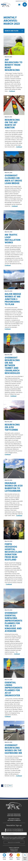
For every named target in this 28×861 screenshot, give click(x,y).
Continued (12, 91)
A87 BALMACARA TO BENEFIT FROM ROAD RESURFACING (13, 65)
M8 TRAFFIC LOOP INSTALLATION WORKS (12, 239)
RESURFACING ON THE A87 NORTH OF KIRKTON (12, 124)
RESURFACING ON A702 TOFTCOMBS (12, 427)
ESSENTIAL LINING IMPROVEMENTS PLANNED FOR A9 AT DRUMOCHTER (13, 689)
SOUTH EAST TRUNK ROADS (14, 814)
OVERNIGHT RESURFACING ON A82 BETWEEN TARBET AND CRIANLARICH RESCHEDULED (12, 365)
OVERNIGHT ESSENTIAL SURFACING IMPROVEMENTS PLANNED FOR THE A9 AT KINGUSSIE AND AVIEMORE (13, 622)
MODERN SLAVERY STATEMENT (14, 852)
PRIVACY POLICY (14, 849)
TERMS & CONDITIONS (14, 848)
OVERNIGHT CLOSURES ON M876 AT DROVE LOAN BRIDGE (13, 179)
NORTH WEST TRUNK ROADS (14, 816)
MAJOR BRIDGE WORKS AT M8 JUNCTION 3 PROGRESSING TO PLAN (13, 299)
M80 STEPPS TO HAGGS (14, 819)
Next (10, 786)
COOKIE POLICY (14, 851)
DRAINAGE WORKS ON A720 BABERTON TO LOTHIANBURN (14, 487)
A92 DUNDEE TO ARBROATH (14, 820)
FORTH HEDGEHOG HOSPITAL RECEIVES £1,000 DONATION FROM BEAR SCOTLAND (13, 552)
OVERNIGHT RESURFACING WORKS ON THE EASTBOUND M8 (13, 749)
